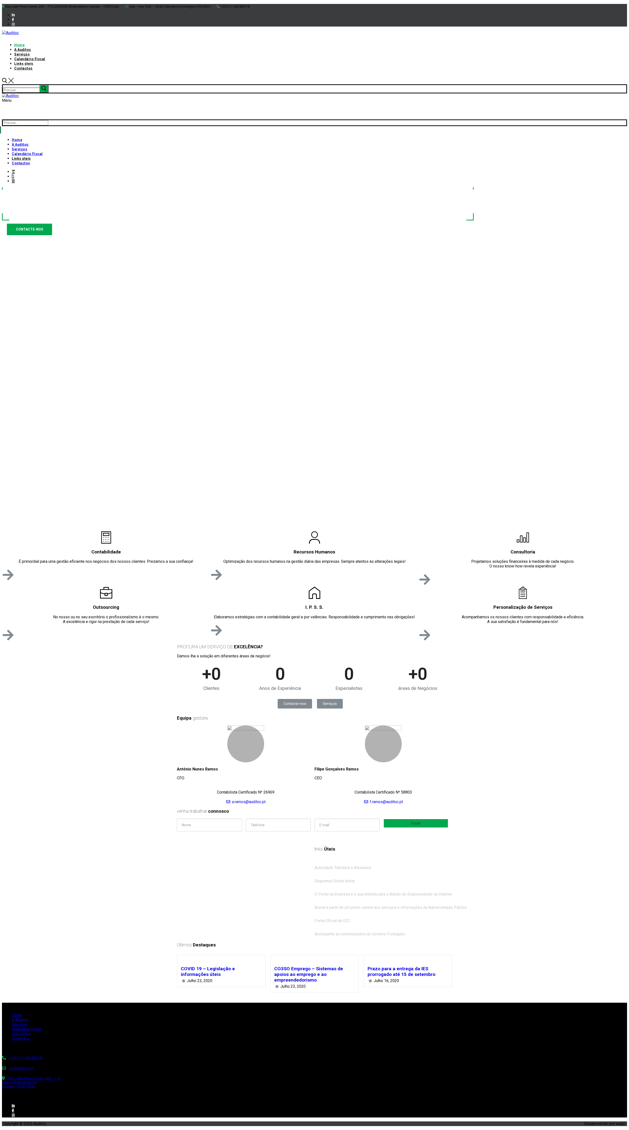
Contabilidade (106, 552)
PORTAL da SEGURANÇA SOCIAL (344, 876)
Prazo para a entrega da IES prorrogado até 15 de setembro (401, 971)
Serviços (19, 1024)
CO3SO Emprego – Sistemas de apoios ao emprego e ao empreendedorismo (308, 974)
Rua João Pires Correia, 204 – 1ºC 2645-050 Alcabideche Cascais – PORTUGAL (31, 1082)
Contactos (20, 1038)
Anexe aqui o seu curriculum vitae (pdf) (208, 838)
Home (17, 1015)
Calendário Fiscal (26, 1029)
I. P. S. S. (314, 607)
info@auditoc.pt (21, 1068)
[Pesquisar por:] (26, 89)
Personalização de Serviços (522, 607)
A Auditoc (20, 1019)
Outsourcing (106, 607)
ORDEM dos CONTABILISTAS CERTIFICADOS (355, 916)
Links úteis (21, 1033)
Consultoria (523, 552)
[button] (295, 704)
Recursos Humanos (314, 552)
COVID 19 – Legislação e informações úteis (208, 971)
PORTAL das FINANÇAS (338, 862)
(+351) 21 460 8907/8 (26, 1058)
